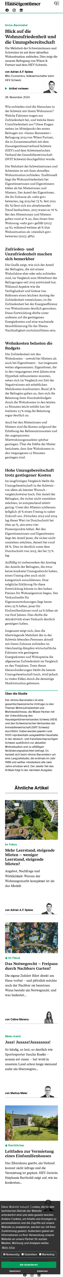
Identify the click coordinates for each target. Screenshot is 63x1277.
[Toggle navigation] (56, 3)
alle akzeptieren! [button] (29, 1264)
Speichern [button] (15, 1271)
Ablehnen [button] (42, 1271)
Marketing (47, 1254)
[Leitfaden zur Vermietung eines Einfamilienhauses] (31, 1123)
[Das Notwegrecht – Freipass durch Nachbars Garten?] (31, 937)
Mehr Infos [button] (8, 1247)
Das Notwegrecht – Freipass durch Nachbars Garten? (31, 966)
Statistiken (30, 1254)
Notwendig (12, 1254)
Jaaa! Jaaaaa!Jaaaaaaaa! (28, 1042)
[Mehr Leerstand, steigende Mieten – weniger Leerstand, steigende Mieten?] (31, 819)
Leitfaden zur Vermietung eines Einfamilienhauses (29, 1153)
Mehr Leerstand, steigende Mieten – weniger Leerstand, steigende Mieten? (30, 857)
